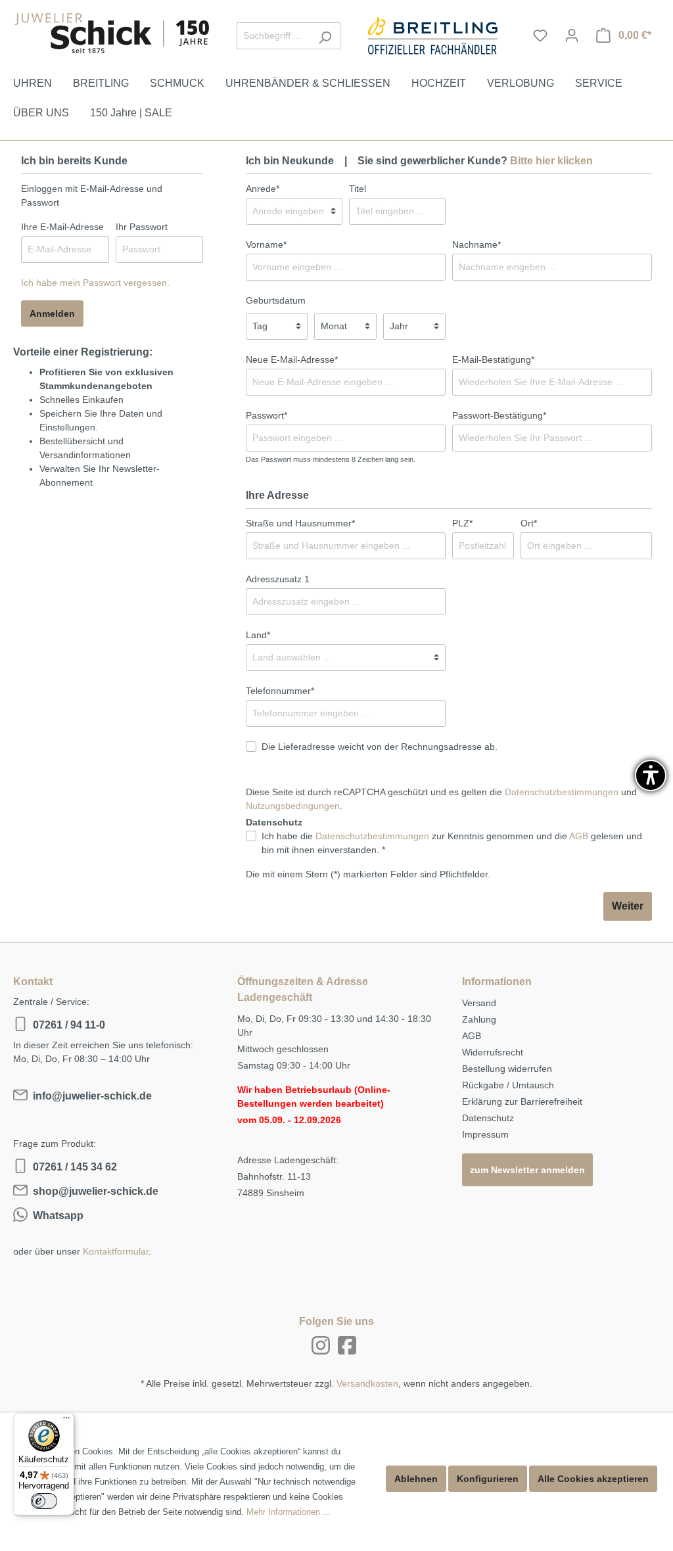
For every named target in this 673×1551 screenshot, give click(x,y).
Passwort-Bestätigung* (499, 415)
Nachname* (476, 244)
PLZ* (462, 523)
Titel (357, 188)
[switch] (44, 1501)
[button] (650, 775)
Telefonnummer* (280, 690)
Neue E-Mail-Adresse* (292, 359)
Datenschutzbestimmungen (561, 792)
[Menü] (66, 1421)
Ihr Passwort (142, 226)
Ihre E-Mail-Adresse (62, 226)
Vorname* (266, 244)
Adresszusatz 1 (278, 579)
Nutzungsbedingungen (293, 805)
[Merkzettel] (540, 35)
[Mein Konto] (572, 35)
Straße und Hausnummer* (300, 523)
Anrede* (262, 188)
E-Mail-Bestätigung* (493, 359)
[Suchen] (325, 35)
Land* (258, 635)
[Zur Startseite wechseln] (111, 33)
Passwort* (266, 415)
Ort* (529, 523)
